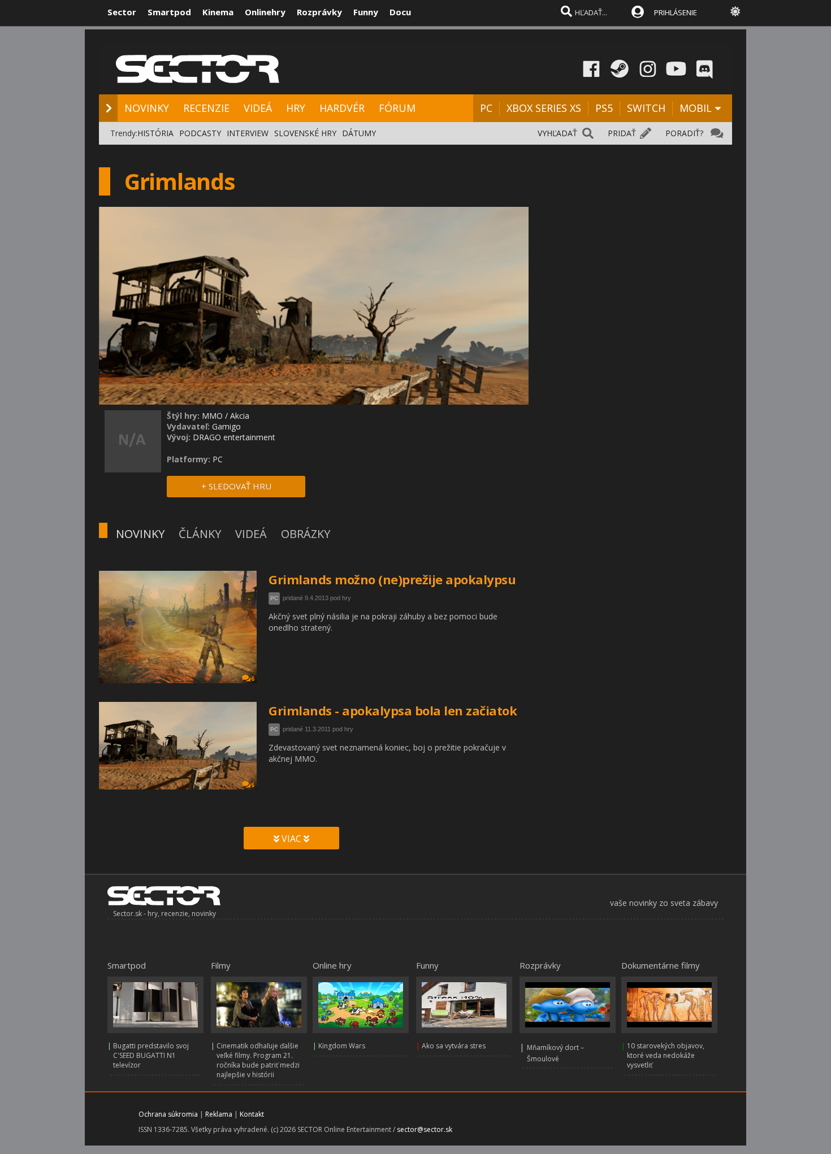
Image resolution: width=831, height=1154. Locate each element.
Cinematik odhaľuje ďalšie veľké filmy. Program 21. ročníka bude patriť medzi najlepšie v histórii (258, 1060)
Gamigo (226, 426)
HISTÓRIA (155, 133)
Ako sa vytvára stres (454, 1046)
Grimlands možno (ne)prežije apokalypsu (392, 579)
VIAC (291, 838)
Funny (365, 12)
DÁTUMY (359, 133)
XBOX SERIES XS (544, 108)
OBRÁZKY (305, 533)
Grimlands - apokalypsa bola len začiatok (393, 710)
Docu (400, 12)
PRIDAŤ (622, 133)
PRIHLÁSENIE (675, 12)
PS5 (604, 108)
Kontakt (252, 1114)
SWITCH (646, 108)
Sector (121, 12)
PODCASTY (200, 133)
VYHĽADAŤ (557, 133)
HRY (295, 108)
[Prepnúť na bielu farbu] (735, 11)
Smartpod (169, 12)
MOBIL (695, 108)
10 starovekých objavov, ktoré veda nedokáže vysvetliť (665, 1055)
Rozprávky (319, 12)
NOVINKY (146, 108)
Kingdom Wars (341, 1046)
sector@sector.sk (424, 1129)
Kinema (217, 12)
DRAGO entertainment (234, 437)
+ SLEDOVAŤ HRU (236, 486)
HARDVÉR (342, 108)
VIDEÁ (258, 108)
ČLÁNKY (200, 533)
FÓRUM (397, 108)
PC (486, 108)
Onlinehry (265, 12)
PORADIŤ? (684, 133)
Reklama (218, 1114)
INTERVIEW (248, 133)
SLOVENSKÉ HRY (305, 133)
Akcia (239, 415)
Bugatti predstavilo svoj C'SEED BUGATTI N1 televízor (151, 1055)
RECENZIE (206, 108)
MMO (212, 415)
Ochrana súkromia (168, 1114)
